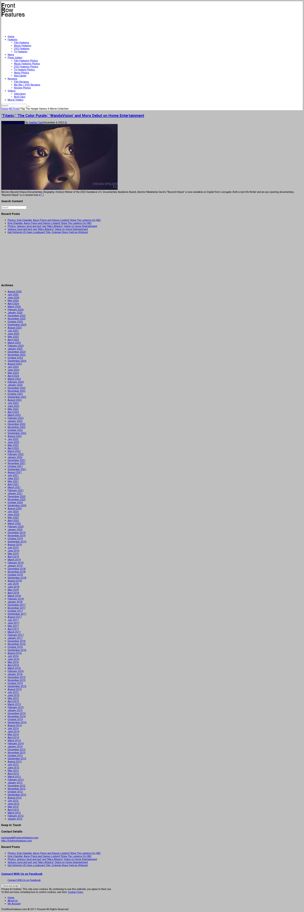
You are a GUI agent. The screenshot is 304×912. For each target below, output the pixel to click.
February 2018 (16, 598)
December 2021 (16, 460)
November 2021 (16, 463)
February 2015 (16, 707)
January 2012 (15, 818)
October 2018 (15, 574)
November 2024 (16, 354)
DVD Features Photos (26, 66)
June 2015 (13, 695)
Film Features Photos (26, 60)
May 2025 (13, 336)
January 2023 (15, 421)
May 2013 (13, 770)
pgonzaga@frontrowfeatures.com (19, 837)
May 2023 (13, 409)
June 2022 (13, 442)
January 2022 (15, 457)
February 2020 (16, 526)
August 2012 (15, 797)
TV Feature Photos (24, 69)
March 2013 (14, 776)
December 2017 (16, 604)
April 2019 (13, 556)
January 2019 (15, 565)
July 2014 (13, 728)
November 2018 (16, 571)
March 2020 (14, 523)
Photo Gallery (15, 57)
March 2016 (14, 668)
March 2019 (14, 559)
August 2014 (15, 725)
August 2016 (15, 653)
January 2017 (15, 638)
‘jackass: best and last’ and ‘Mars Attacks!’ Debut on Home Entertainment (48, 229)
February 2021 (16, 490)
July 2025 (13, 330)
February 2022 (16, 454)
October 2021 (15, 466)
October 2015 (15, 683)
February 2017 (16, 635)
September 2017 (17, 613)
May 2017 (13, 626)
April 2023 (13, 412)
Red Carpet (20, 75)
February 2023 (16, 418)
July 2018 (13, 583)
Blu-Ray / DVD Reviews (27, 84)
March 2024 (14, 378)
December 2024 (16, 351)
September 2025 (17, 324)
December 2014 (16, 713)
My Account (14, 903)
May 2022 (13, 445)
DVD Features (21, 48)
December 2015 (16, 677)
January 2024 (15, 384)
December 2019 (16, 532)
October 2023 (15, 394)
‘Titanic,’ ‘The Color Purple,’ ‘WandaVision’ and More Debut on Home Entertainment (72, 115)
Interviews (20, 93)
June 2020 (13, 514)
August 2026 (15, 291)
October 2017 (15, 610)
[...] (42, 194)
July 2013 (13, 764)
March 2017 (14, 632)
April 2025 (13, 339)
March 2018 (14, 595)
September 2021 (17, 469)
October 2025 (15, 321)
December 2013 (16, 749)
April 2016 (13, 665)
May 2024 (13, 372)
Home (11, 36)
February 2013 (16, 779)
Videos (12, 90)
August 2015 (15, 689)
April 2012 (13, 809)
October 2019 (15, 538)
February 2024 (16, 381)
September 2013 (17, 758)
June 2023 (13, 406)
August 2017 (15, 616)
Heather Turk (36, 122)
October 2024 (15, 357)
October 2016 (15, 647)
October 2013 (15, 755)
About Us (13, 900)
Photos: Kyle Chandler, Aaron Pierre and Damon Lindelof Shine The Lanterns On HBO (54, 220)
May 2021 (13, 481)
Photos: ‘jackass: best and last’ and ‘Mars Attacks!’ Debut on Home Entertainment (52, 226)
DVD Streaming (9, 122)
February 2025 (16, 345)
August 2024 (15, 363)
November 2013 (16, 752)
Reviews (12, 78)
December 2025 (16, 315)
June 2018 (13, 586)
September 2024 (17, 360)
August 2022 (15, 436)
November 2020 (16, 499)
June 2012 (13, 803)
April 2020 (13, 520)
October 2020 (15, 502)
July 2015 (13, 692)
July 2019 (13, 547)
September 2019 (17, 541)
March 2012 (14, 812)
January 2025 (15, 348)
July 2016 (13, 656)
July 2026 (13, 294)
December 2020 (16, 496)
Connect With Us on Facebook (21, 874)
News (11, 54)
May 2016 (13, 662)
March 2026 (14, 306)
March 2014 (14, 740)
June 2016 (13, 659)
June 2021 (13, 478)
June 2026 (13, 297)
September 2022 (17, 433)
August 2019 (15, 544)
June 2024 (13, 369)
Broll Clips (19, 96)
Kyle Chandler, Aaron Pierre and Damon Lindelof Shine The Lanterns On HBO (50, 223)
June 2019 (13, 550)
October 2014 (15, 719)
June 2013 (13, 767)
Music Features (22, 45)
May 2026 (13, 300)
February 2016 (16, 671)
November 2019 (16, 535)
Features (12, 39)
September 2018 (17, 577)
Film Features (21, 42)
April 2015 (13, 701)
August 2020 (15, 508)
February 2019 (16, 562)
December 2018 (16, 568)
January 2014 (15, 746)
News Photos (21, 72)
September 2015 (17, 686)
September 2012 (17, 794)
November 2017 (16, 607)
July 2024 (13, 366)
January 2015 (15, 710)
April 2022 (13, 448)
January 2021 (15, 493)
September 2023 (17, 397)
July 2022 (13, 439)
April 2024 (13, 375)
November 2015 (16, 680)
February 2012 (16, 815)
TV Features (20, 51)
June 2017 (13, 622)
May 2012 (13, 806)
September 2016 (17, 650)
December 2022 (16, 424)
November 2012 (16, 788)
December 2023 (16, 387)
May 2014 (13, 734)
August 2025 (15, 327)
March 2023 (14, 415)
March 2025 (14, 342)
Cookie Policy (75, 892)
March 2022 (14, 451)
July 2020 (13, 511)
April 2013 (13, 773)
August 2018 (15, 580)
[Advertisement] (59, 25)
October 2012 (15, 791)
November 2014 (16, 716)
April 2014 (13, 737)
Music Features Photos (27, 63)
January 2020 (15, 529)
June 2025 (13, 333)
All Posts (14, 108)
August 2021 (15, 472)
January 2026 (15, 312)
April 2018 (13, 592)
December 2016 (16, 641)
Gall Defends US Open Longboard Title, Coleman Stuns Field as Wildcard (48, 232)
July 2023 (13, 403)
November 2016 (16, 644)
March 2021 (14, 487)
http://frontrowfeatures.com (16, 840)
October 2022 (15, 430)
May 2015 (13, 698)
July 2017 (13, 619)
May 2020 (13, 517)
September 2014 (17, 722)
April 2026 (13, 303)
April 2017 (13, 629)
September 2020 (17, 505)
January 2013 (15, 782)
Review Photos (22, 87)
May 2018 (13, 589)
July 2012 (13, 800)
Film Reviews (21, 81)
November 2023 (16, 390)
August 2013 (15, 761)
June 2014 (13, 731)
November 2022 (16, 427)
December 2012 (16, 785)
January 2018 (15, 601)
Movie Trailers (15, 99)
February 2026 (16, 309)
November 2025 (16, 318)
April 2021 (13, 484)
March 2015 (14, 704)
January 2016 (15, 674)
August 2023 (15, 400)
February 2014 (16, 743)
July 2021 (13, 475)
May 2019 (13, 553)
